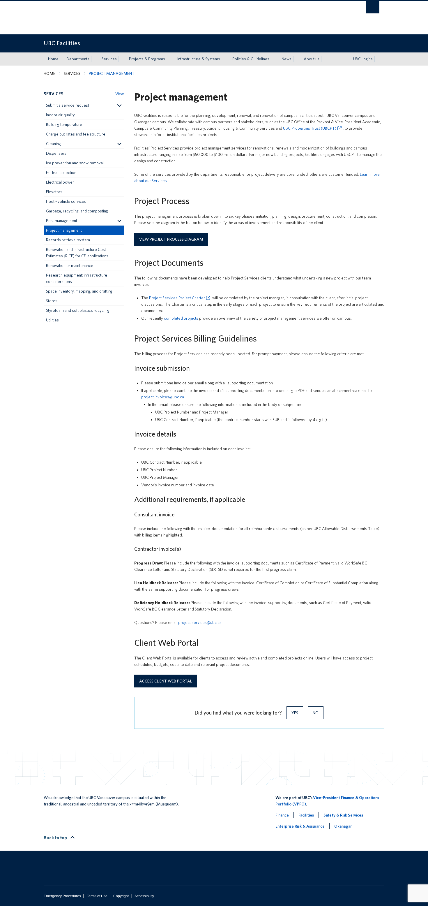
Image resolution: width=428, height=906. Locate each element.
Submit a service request (67, 105)
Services (109, 59)
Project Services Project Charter (177, 297)
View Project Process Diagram (171, 239)
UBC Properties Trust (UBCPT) (309, 128)
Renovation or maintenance (69, 265)
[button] (119, 105)
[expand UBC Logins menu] (377, 59)
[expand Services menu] (122, 59)
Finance (282, 815)
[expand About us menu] (324, 59)
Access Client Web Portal (165, 681)
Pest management (61, 220)
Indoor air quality (60, 114)
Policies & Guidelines (250, 59)
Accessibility (144, 896)
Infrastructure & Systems (198, 59)
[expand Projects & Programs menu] (170, 59)
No (316, 712)
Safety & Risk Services (343, 815)
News (286, 59)
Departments (77, 59)
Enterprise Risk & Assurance (300, 826)
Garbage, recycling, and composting (77, 211)
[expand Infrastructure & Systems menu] (225, 59)
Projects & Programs (147, 59)
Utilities (52, 320)
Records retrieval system (68, 240)
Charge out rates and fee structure (75, 134)
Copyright (121, 896)
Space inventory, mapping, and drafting (79, 291)
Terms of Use (97, 896)
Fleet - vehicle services (66, 201)
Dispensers (56, 153)
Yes (294, 712)
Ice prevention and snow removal (75, 163)
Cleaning (53, 143)
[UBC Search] (372, 7)
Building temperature (64, 124)
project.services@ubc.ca (200, 622)
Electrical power (60, 182)
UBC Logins (363, 59)
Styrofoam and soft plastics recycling (77, 310)
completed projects (181, 318)
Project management (64, 230)
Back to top (56, 837)
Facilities (306, 815)
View (119, 94)
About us (311, 59)
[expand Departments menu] (94, 59)
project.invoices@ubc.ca (162, 397)
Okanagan (343, 826)
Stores (51, 300)
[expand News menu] (296, 59)
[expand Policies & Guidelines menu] (274, 59)
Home (53, 59)
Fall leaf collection (61, 172)
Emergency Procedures (62, 896)
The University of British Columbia (56, 17)
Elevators (54, 191)
